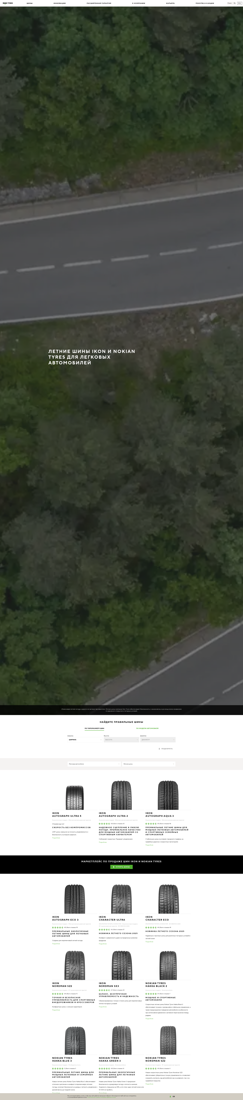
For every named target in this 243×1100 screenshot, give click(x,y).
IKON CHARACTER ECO (157, 918)
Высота (106, 736)
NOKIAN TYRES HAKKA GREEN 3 (110, 1059)
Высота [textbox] (108, 740)
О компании (138, 3)
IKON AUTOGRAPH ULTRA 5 (66, 815)
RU (239, 3)
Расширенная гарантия (99, 3)
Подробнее (56, 838)
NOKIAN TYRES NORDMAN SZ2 (156, 1059)
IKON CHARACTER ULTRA (112, 918)
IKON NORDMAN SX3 (109, 985)
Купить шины (123, 867)
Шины (30, 3)
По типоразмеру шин (94, 728)
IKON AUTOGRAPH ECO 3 (65, 918)
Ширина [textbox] (72, 740)
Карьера (170, 3)
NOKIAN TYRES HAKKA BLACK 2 (156, 985)
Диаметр (143, 736)
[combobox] (85, 739)
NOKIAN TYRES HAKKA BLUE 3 (62, 1059)
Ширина (70, 736)
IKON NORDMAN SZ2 (62, 985)
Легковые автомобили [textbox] (76, 764)
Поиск (230, 3)
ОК (174, 1096)
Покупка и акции (205, 3)
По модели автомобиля (147, 728)
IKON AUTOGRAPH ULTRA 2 (113, 815)
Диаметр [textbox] (146, 740)
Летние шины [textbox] (128, 764)
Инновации (60, 3)
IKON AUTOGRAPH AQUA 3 (160, 815)
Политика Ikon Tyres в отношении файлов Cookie (101, 1097)
